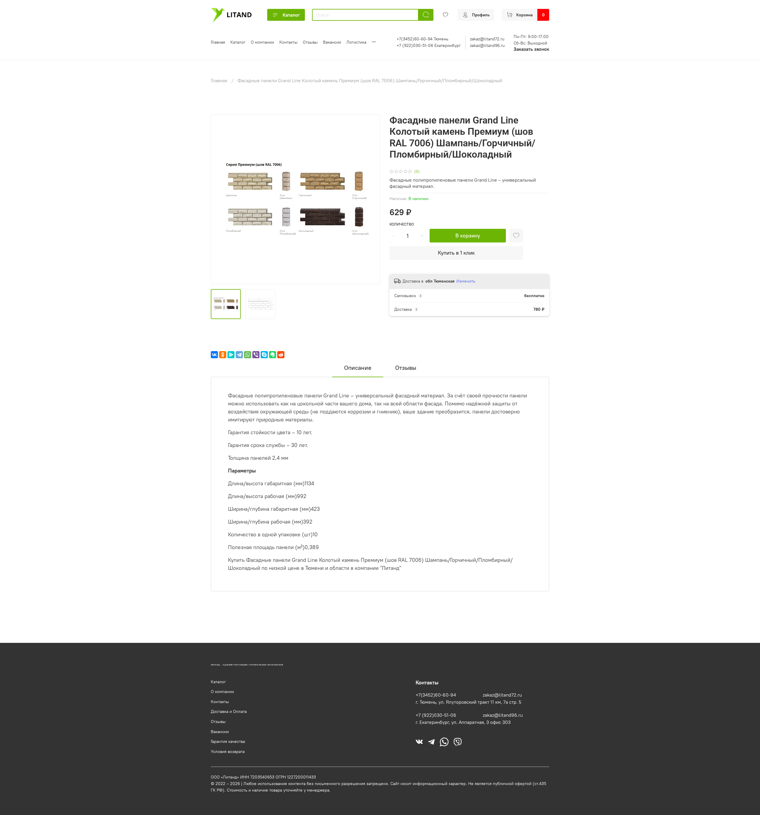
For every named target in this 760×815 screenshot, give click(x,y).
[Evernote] (272, 354)
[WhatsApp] (247, 354)
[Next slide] (370, 199)
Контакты (288, 42)
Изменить (465, 281)
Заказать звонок (531, 49)
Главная (218, 42)
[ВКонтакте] (214, 354)
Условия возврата (228, 751)
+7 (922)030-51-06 (436, 715)
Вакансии (332, 42)
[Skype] (264, 354)
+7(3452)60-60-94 (436, 695)
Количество (402, 224)
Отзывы (310, 42)
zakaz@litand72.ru (487, 39)
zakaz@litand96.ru (487, 45)
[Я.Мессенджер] (231, 354)
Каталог (291, 15)
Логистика (356, 42)
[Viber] (255, 354)
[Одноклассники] (222, 354)
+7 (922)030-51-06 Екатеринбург (429, 45)
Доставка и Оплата (229, 711)
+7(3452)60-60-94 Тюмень (422, 39)
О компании (262, 42)
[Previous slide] (220, 199)
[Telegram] (239, 354)
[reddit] (280, 354)
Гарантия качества (228, 741)
